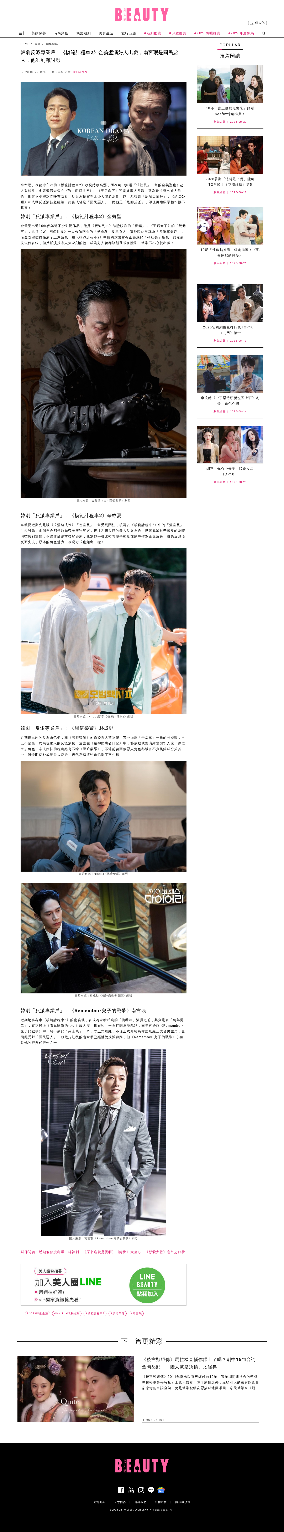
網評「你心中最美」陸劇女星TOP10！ (230, 471)
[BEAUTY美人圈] (142, 14)
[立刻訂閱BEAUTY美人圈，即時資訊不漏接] (103, 1285)
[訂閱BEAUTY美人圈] (162, 1490)
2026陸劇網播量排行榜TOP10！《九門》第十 (230, 330)
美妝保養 (38, 33)
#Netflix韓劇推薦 (66, 1313)
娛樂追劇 (84, 33)
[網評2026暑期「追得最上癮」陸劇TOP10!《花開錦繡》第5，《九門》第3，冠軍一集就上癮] (230, 155)
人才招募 (120, 1502)
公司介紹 (100, 1502)
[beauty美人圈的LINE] (152, 1490)
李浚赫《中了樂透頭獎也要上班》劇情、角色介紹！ (230, 400)
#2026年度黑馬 (241, 33)
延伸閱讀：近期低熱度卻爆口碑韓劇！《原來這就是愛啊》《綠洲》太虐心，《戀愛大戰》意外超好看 (103, 1252)
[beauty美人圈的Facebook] (122, 1490)
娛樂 (38, 44)
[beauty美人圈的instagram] (142, 1490)
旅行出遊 (128, 33)
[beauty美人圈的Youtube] (132, 1490)
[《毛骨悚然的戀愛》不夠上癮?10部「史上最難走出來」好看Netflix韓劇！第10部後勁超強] (230, 84)
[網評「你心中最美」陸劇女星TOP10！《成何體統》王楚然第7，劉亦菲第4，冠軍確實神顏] (230, 445)
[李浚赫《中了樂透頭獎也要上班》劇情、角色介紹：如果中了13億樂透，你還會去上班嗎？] (230, 374)
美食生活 (106, 33)
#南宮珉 (136, 1313)
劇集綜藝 (52, 44)
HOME (25, 44)
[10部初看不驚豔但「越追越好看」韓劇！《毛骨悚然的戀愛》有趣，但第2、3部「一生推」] (230, 226)
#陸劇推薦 (152, 33)
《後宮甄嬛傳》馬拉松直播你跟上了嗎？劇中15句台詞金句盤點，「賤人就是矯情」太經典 (199, 1363)
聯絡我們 (141, 1502)
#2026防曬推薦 (207, 33)
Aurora (83, 72)
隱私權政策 (182, 1502)
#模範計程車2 (95, 1313)
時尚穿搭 (61, 33)
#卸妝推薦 (177, 33)
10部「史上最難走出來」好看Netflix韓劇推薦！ (230, 111)
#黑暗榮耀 (117, 1313)
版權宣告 (161, 1502)
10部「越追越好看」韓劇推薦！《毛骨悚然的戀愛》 (230, 252)
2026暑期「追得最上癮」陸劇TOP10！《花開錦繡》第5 (230, 182)
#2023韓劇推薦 (37, 1313)
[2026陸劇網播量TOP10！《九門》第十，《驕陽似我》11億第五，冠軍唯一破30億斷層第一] (230, 303)
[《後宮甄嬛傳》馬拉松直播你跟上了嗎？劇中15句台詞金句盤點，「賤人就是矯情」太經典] (76, 1389)
